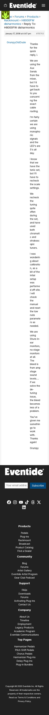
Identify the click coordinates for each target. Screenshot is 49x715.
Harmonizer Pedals (24, 646)
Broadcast (24, 543)
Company (24, 610)
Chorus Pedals (24, 653)
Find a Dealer (24, 551)
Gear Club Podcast (24, 577)
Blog (24, 563)
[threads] (33, 502)
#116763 (40, 33)
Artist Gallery (24, 570)
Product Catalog (24, 547)
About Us (24, 616)
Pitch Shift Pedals (24, 650)
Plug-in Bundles (24, 664)
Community (24, 556)
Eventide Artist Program (25, 574)
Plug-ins (24, 536)
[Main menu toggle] (43, 5)
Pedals (24, 533)
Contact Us (24, 604)
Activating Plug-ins (24, 601)
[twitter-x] (39, 502)
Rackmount (11, 20)
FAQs (24, 590)
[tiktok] (27, 502)
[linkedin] (24, 507)
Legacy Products (24, 627)
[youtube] (21, 502)
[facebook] (9, 502)
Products (33, 16)
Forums (19, 16)
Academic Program (24, 631)
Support (24, 583)
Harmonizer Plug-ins (24, 657)
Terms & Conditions (27, 697)
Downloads (25, 593)
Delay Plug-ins (24, 661)
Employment (24, 624)
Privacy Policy (24, 701)
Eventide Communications (24, 634)
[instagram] (15, 502)
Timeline (24, 620)
